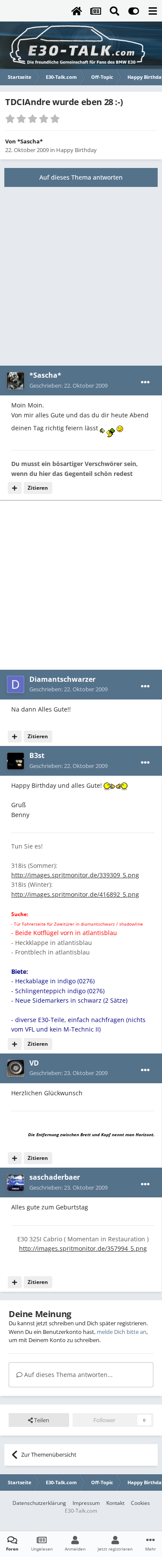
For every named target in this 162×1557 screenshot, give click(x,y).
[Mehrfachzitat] (15, 488)
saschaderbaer (54, 1177)
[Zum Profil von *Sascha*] (15, 380)
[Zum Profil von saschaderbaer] (15, 1182)
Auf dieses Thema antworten (81, 177)
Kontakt (115, 1503)
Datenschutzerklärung (39, 1503)
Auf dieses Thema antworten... (67, 1375)
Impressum (86, 1503)
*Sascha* (30, 141)
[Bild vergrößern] (107, 428)
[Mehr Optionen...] (145, 382)
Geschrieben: (68, 385)
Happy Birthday (76, 150)
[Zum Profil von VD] (15, 1068)
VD (34, 1063)
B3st (36, 755)
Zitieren (38, 487)
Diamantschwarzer (62, 679)
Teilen (41, 1420)
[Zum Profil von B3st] (15, 761)
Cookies (140, 1503)
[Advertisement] (81, 276)
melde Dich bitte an (121, 1332)
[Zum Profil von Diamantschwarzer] (15, 684)
